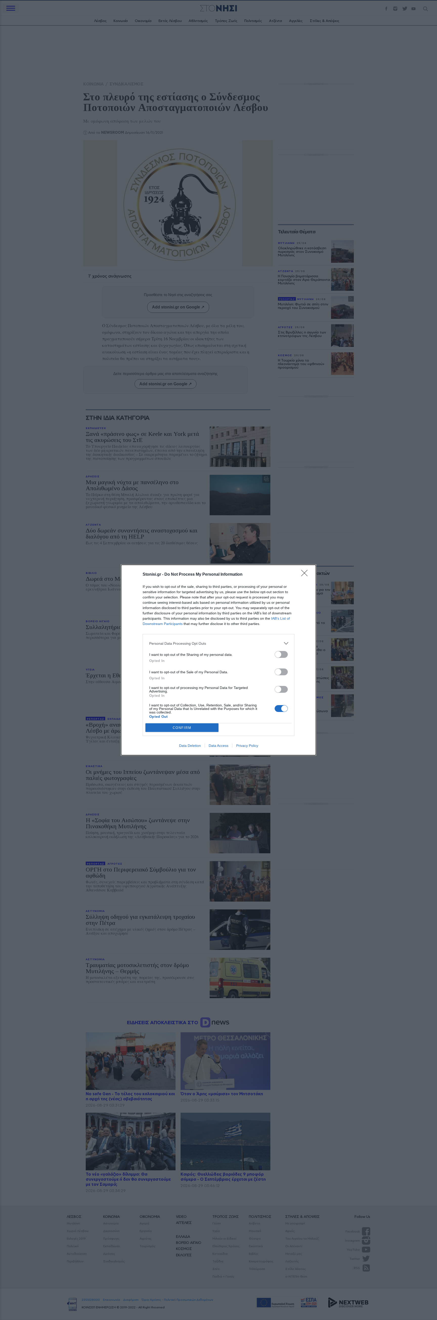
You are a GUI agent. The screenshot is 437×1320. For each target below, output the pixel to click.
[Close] (306, 574)
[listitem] (218, 643)
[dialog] (218, 660)
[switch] (281, 654)
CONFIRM (182, 728)
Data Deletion (190, 746)
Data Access (218, 746)
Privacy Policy (247, 746)
